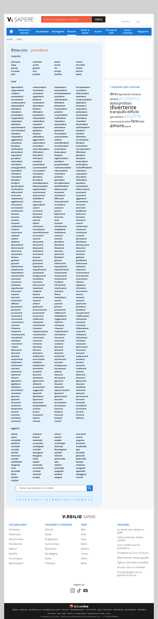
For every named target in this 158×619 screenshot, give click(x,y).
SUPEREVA (141, 610)
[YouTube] (85, 590)
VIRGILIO (23, 610)
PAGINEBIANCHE (77, 610)
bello (141, 121)
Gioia (48, 558)
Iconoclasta (15, 558)
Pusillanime (15, 544)
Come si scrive (85, 31)
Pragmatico (51, 539)
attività (114, 99)
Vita (83, 529)
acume (132, 115)
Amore (85, 548)
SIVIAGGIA (107, 610)
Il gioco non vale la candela (132, 562)
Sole (83, 534)
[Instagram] (72, 590)
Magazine (143, 31)
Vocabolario (42, 31)
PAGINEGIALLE (35, 610)
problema (128, 98)
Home (11, 32)
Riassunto (50, 548)
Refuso (13, 548)
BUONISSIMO (130, 610)
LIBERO (15, 610)
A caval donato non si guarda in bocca (129, 573)
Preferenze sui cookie (96, 613)
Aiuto (108, 613)
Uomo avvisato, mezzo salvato (130, 539)
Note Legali (61, 613)
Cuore (84, 553)
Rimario (71, 31)
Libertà (49, 529)
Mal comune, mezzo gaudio (133, 557)
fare (134, 120)
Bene (84, 563)
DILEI (100, 610)
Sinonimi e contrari (24, 31)
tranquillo (118, 111)
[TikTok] (79, 590)
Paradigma (51, 553)
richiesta (136, 94)
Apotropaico (16, 563)
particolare (124, 121)
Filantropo (15, 534)
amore (117, 125)
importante (123, 94)
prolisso (125, 103)
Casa (84, 539)
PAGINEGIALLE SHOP (51, 610)
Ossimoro (14, 529)
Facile (48, 534)
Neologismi (58, 31)
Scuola (98, 31)
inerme (113, 121)
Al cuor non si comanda (131, 567)
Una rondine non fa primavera (128, 546)
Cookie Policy (80, 613)
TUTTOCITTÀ (90, 610)
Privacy (70, 613)
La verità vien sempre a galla (130, 531)
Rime (19, 39)
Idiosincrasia (16, 539)
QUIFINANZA (118, 610)
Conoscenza (52, 544)
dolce (114, 103)
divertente (123, 107)
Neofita (13, 553)
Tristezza (50, 563)
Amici (84, 558)
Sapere (24, 19)
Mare (84, 544)
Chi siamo (51, 613)
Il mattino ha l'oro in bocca (132, 553)
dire (113, 93)
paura (128, 126)
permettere (116, 117)
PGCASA (65, 610)
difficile (133, 111)
